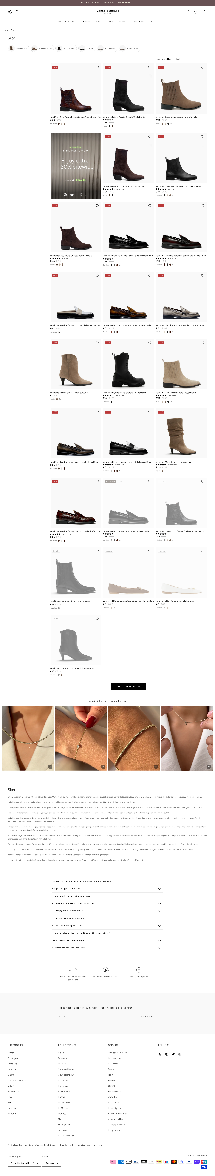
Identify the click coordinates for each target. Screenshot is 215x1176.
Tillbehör (12, 1113)
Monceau (62, 1113)
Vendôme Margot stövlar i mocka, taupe (69, 393)
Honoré (61, 1097)
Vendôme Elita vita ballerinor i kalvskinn (174, 601)
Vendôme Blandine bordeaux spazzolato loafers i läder (181, 256)
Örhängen (13, 1058)
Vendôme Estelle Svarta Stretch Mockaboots (124, 117)
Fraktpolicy (66, 1145)
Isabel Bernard (201, 1156)
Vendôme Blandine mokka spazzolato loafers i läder (74, 462)
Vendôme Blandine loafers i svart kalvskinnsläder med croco (128, 256)
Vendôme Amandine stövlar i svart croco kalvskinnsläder (69, 601)
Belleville (62, 1063)
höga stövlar (78, 818)
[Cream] (164, 332)
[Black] (109, 126)
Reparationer (114, 1091)
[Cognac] (111, 332)
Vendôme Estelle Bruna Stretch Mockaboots (123, 186)
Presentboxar (14, 1091)
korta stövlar (63, 818)
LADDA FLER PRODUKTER (129, 686)
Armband (12, 1063)
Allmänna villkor (115, 1119)
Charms (12, 1074)
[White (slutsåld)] (114, 608)
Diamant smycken (17, 1080)
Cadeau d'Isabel (66, 1069)
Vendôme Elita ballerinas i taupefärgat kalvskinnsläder (128, 601)
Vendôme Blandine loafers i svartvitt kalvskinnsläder (127, 462)
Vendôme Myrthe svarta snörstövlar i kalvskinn (124, 393)
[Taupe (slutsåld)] (111, 608)
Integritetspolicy (116, 1130)
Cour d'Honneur (66, 1074)
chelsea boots (51, 818)
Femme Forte (64, 1091)
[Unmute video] (50, 767)
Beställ (111, 1069)
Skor (13, 30)
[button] (17, 12)
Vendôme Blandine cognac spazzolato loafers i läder (127, 325)
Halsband (12, 1069)
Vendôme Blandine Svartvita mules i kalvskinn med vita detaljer (75, 325)
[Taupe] (64, 124)
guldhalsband (142, 849)
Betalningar (113, 1063)
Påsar (10, 1097)
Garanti (111, 1085)
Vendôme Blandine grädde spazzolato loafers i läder (180, 325)
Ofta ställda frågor (117, 1124)
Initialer (11, 1085)
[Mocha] (58, 468)
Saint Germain (65, 1124)
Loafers (11, 813)
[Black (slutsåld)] (59, 399)
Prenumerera (147, 1017)
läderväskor (194, 844)
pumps (17, 827)
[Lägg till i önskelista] (97, 67)
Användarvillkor (15, 1145)
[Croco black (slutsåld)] (164, 540)
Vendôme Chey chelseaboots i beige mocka (176, 393)
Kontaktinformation (82, 1145)
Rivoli (60, 1119)
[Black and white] (114, 265)
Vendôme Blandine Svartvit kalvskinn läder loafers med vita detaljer (75, 531)
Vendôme (63, 1130)
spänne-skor (65, 835)
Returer (112, 1080)
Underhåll (113, 1097)
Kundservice (114, 1058)
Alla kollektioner (66, 1135)
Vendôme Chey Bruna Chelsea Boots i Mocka (71, 256)
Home (5, 30)
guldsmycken (83, 849)
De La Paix (63, 1080)
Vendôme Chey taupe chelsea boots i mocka (176, 117)
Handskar (12, 1108)
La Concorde (64, 1102)
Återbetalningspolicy (50, 1145)
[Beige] (61, 124)
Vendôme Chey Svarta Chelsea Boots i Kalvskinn (178, 186)
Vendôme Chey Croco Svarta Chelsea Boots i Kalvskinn (181, 531)
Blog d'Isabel (114, 1102)
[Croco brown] (58, 124)
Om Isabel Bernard (117, 1052)
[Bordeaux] (117, 265)
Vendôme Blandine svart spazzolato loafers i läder (126, 531)
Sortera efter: (164, 58)
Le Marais (63, 1108)
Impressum (98, 1145)
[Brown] (112, 126)
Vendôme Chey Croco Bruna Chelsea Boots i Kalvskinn (75, 117)
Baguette (62, 1058)
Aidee (61, 1052)
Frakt (110, 1074)
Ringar (11, 1052)
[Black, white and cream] (58, 332)
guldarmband (158, 849)
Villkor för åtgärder (117, 1113)
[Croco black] (111, 265)
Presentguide (115, 1108)
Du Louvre (63, 1085)
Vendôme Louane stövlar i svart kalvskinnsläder (72, 668)
